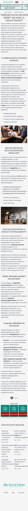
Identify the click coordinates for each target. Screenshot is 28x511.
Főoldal (6, 492)
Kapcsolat (21, 492)
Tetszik (16, 398)
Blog (13, 492)
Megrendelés (14, 414)
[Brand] (8, 2)
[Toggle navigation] (22, 2)
